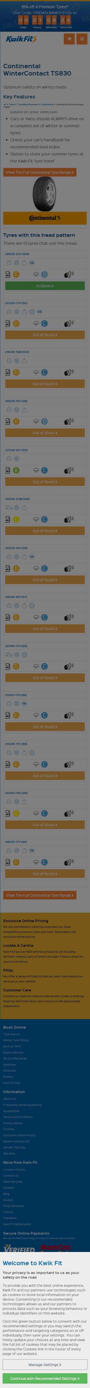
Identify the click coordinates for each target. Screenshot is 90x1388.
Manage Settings (44, 1364)
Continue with (44, 1378)
